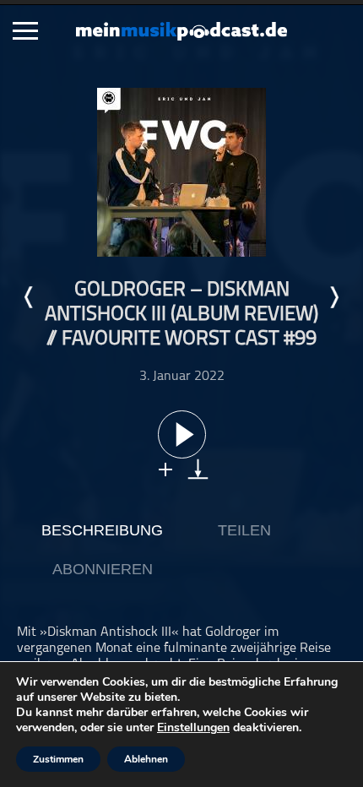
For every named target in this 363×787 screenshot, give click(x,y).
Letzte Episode (29, 297)
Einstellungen (193, 727)
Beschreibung (102, 530)
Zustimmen (58, 759)
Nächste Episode (333, 297)
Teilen (244, 530)
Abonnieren (102, 569)
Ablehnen (146, 759)
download (198, 469)
